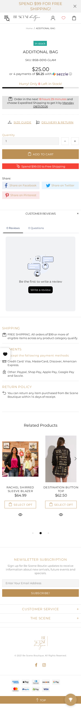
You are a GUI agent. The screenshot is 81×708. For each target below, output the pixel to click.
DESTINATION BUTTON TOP (61, 489)
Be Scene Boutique (27, 18)
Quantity (8, 135)
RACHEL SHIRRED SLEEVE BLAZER (20, 489)
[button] (40, 74)
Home (29, 28)
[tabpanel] (20, 481)
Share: (6, 178)
